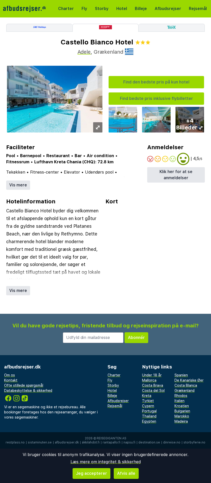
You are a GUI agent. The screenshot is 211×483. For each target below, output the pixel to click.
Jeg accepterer (91, 473)
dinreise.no (171, 442)
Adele (84, 52)
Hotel (121, 8)
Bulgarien (182, 411)
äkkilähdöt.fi (91, 442)
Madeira (181, 421)
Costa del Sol (153, 391)
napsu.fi (129, 442)
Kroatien (181, 406)
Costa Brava (152, 385)
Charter (66, 8)
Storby (102, 8)
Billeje (141, 8)
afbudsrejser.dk (67, 442)
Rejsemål (198, 8)
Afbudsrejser (168, 8)
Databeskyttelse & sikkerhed (28, 391)
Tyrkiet (148, 401)
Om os (9, 375)
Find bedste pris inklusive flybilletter (156, 98)
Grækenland (184, 391)
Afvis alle (126, 473)
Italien (179, 401)
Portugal (149, 411)
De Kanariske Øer (189, 380)
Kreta (146, 396)
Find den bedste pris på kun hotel (156, 82)
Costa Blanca (185, 385)
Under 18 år (152, 375)
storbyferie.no (194, 442)
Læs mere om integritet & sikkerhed (106, 461)
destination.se (149, 442)
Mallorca (149, 380)
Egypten (149, 421)
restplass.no (15, 442)
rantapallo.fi (111, 442)
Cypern (148, 406)
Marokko (181, 416)
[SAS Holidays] (39, 28)
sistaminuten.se (40, 442)
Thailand (149, 416)
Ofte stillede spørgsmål (23, 385)
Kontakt (10, 380)
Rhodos (180, 396)
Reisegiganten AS (111, 438)
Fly (84, 8)
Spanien (181, 375)
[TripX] (172, 28)
